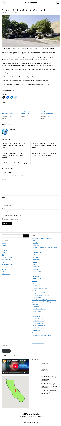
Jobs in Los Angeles (38, 318)
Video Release (6, 274)
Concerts (34, 281)
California (4, 250)
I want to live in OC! (46, 369)
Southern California (7, 264)
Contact (34, 283)
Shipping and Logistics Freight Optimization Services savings (30, 423)
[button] (15, 390)
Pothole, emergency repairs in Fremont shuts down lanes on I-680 (10, 113)
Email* (3, 203)
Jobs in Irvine (36, 316)
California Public (30, 2)
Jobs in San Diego (38, 323)
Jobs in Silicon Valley (39, 328)
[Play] (4, 372)
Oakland (35, 262)
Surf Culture (5, 267)
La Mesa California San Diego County (43, 255)
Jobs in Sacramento (38, 321)
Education (34, 286)
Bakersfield (36, 245)
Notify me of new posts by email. (11, 219)
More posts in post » (55, 139)
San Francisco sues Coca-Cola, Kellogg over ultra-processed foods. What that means (50, 378)
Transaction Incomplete (39, 333)
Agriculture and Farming (40, 309)
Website (3, 208)
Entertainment (37, 311)
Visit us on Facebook (38, 343)
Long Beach (36, 257)
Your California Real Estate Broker (41, 335)
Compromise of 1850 (39, 293)
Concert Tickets (36, 278)
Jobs (33, 314)
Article (4, 243)
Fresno (35, 250)
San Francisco (37, 271)
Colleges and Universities (40, 288)
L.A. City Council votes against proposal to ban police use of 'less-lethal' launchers (49, 392)
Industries (35, 304)
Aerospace (36, 306)
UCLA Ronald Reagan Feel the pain (49, 362)
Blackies (4, 248)
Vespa (3, 271)
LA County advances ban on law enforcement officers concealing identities (12, 155)
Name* (3, 197)
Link (3, 255)
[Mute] (24, 372)
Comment (4, 179)
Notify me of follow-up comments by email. (13, 215)
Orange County (6, 260)
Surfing (4, 269)
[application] (15, 366)
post (3, 262)
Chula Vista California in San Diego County (45, 247)
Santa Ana (36, 276)
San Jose (35, 274)
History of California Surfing (41, 295)
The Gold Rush (37, 297)
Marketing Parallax (7, 257)
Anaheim (35, 243)
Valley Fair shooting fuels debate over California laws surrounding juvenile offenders (14, 145)
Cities (33, 240)
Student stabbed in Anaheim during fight (15, 163)
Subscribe (6, 351)
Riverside (35, 264)
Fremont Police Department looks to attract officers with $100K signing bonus (47, 113)
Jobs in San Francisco (39, 325)
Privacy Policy (36, 330)
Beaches (4, 245)
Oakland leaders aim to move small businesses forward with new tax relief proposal (43, 145)
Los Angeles (36, 259)
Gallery (4, 252)
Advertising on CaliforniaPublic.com (42, 238)
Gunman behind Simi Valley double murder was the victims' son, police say (45, 154)
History (34, 290)
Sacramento (36, 267)
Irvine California (37, 252)
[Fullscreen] (27, 372)
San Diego (35, 269)
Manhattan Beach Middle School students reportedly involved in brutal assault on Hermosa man (49, 385)
